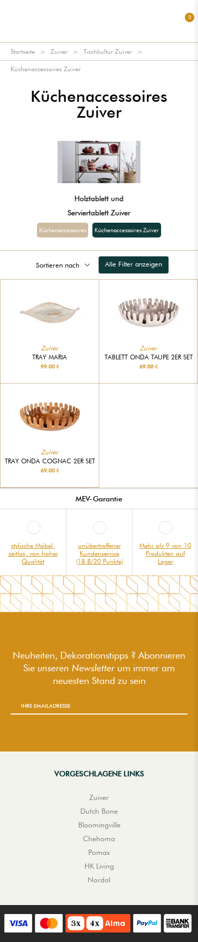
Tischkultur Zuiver (107, 51)
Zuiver (59, 51)
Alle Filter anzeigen (133, 264)
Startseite (23, 51)
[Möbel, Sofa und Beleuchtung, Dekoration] (99, 21)
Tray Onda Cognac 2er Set (50, 461)
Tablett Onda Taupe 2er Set (149, 357)
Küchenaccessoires (62, 230)
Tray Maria (49, 357)
